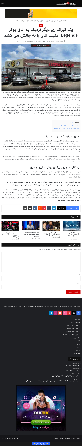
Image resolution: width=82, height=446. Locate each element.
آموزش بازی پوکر (75, 322)
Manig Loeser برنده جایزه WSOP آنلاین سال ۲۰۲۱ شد (52, 234)
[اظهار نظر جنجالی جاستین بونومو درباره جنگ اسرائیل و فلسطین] (31, 225)
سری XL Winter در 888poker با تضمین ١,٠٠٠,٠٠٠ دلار (74, 235)
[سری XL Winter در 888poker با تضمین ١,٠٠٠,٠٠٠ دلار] (71, 226)
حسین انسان (59, 41)
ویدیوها (78, 344)
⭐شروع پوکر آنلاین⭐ (41, 444)
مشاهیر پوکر (76, 338)
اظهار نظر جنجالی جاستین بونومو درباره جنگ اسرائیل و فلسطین (31, 234)
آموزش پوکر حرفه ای (72, 332)
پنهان (71, 122)
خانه (64, 21)
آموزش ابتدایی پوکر (73, 325)
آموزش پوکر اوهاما (73, 329)
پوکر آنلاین (77, 319)
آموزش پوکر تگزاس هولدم (71, 335)
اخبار (60, 21)
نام (79, 275)
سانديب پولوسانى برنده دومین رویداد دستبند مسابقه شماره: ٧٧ (10, 235)
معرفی (78, 347)
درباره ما (78, 350)
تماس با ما (77, 353)
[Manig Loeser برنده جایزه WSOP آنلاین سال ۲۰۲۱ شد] (51, 226)
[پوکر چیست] (66, 3)
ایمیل (78, 283)
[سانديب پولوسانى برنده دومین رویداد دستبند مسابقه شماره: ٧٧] (10, 226)
